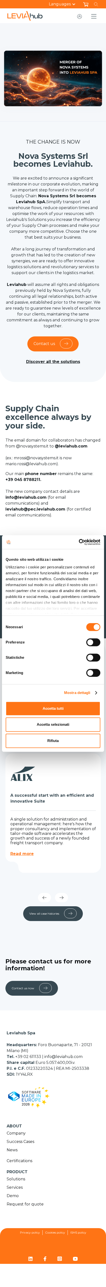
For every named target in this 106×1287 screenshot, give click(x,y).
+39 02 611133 (28, 1056)
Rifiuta (53, 741)
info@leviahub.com (63, 1056)
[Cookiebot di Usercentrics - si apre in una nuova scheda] (78, 542)
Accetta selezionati (53, 724)
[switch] (93, 642)
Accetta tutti (53, 708)
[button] (65, 4)
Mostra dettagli (77, 693)
